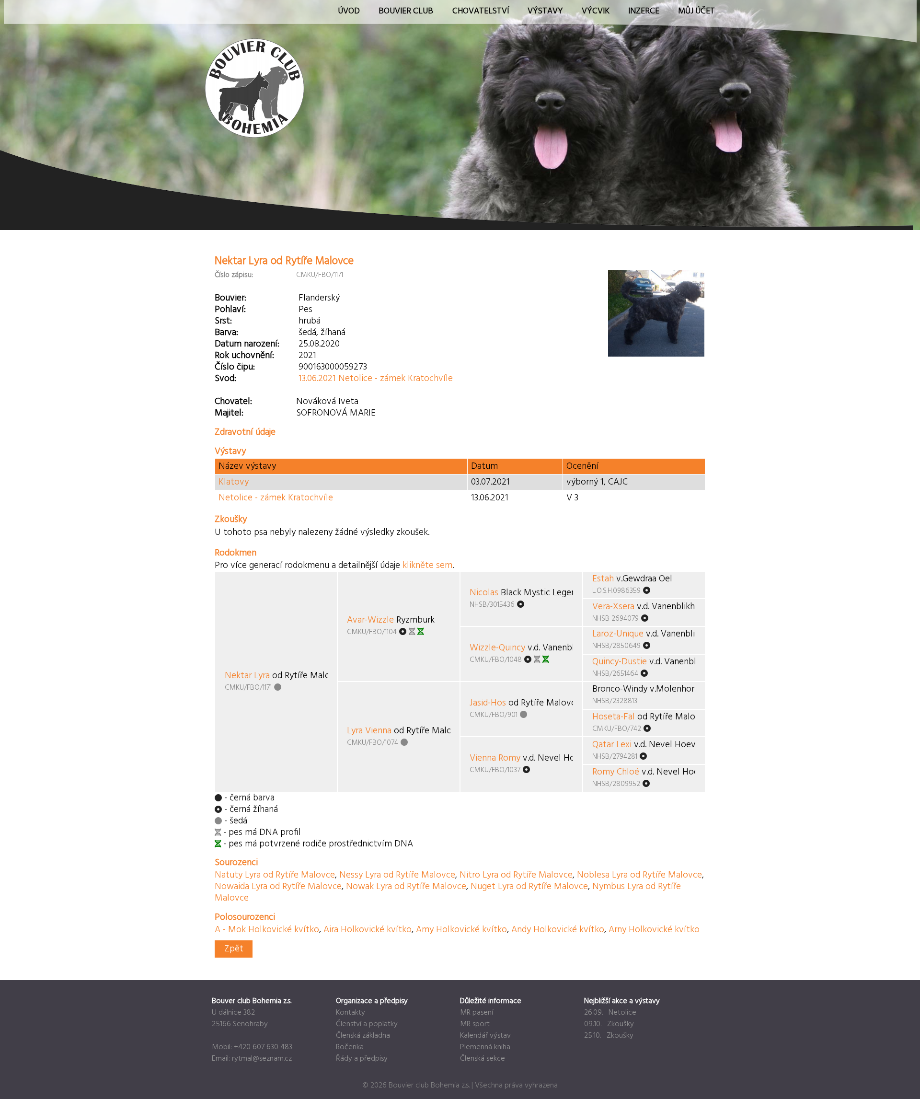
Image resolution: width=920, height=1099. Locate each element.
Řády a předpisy (362, 1059)
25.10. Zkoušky (608, 1036)
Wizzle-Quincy (497, 648)
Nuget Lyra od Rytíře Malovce (529, 886)
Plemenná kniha (485, 1047)
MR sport (475, 1024)
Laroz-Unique (618, 634)
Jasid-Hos (488, 703)
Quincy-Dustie (619, 662)
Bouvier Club (406, 11)
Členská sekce (482, 1059)
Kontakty (350, 1012)
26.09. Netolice (610, 1012)
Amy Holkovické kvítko (461, 930)
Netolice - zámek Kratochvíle (275, 498)
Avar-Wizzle (370, 620)
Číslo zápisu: (234, 275)
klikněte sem (427, 565)
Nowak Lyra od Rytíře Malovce (406, 886)
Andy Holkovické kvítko (557, 930)
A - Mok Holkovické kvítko (267, 930)
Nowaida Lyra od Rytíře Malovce (278, 886)
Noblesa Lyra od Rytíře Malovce (639, 875)
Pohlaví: (230, 309)
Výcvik (596, 11)
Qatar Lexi (612, 745)
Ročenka (350, 1047)
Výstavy (545, 11)
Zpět (233, 949)
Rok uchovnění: (244, 355)
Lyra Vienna (369, 731)
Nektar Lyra (247, 676)
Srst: (223, 321)
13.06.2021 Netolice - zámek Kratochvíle (376, 378)
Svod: (225, 378)
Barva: (226, 332)
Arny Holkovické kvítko (654, 930)
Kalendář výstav (485, 1036)
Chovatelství (480, 11)
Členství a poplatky (367, 1024)
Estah (603, 579)
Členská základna (363, 1036)
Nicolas (484, 593)
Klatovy (233, 482)
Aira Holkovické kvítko (367, 930)
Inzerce (643, 11)
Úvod (349, 11)
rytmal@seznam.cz (262, 1059)
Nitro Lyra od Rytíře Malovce (516, 875)
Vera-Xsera (613, 607)
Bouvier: (230, 298)
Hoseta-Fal (613, 717)
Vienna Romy (495, 758)
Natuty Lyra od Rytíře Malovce (275, 875)
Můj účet (696, 11)
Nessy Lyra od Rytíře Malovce (397, 875)
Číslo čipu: (235, 367)
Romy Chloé (615, 772)
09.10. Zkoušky (609, 1024)
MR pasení (476, 1012)
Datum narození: (247, 344)
